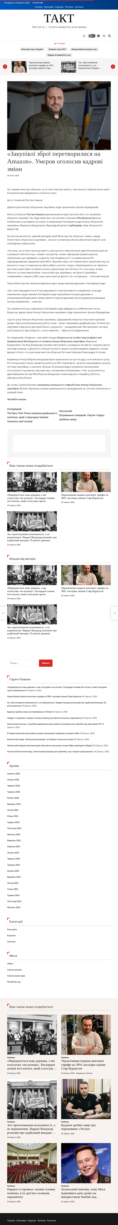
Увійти (10, 963)
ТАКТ (59, 18)
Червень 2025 (13, 859)
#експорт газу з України (32, 49)
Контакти (79, 7)
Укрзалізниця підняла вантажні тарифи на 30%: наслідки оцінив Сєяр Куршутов (84, 496)
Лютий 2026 (12, 810)
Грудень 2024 (13, 895)
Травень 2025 (13, 865)
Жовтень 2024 (13, 907)
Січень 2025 (12, 889)
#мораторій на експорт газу (84, 49)
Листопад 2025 (14, 828)
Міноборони (84, 218)
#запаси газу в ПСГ (57, 49)
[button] (5, 66)
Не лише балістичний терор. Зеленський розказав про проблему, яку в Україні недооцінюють (50, 751)
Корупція (59, 7)
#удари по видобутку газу (59, 55)
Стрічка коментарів (16, 976)
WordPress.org (13, 982)
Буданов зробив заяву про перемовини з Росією (91, 64)
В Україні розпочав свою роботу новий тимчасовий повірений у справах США (43, 733)
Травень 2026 (13, 792)
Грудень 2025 (13, 822)
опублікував (74, 225)
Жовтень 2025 (13, 834)
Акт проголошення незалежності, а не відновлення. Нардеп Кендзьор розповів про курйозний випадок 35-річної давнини (40, 69)
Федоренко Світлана (84, 1073)
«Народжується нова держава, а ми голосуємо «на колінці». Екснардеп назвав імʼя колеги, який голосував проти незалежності (31, 499)
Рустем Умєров (35, 214)
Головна (39, 7)
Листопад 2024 (14, 901)
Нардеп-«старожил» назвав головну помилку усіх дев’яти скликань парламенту (44, 718)
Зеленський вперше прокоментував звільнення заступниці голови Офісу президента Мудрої (49, 745)
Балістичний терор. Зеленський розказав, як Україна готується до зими (40, 739)
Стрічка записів (14, 970)
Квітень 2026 (13, 798)
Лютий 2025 (12, 883)
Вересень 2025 (14, 840)
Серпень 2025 (13, 846)
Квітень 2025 (13, 871)
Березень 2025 (14, 877)
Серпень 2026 (13, 773)
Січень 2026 (12, 816)
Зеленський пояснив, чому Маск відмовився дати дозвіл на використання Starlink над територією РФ (54, 724)
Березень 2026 (14, 804)
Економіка (49, 7)
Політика (69, 7)
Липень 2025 (13, 853)
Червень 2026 (13, 786)
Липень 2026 (13, 780)
